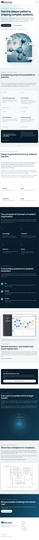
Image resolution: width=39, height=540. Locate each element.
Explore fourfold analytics (7, 358)
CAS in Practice (23, 528)
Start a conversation (17, 25)
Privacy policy (3, 534)
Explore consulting (6, 25)
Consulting (23, 521)
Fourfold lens (23, 523)
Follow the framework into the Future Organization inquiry (14, 459)
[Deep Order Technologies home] (6, 2)
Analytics (22, 524)
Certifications (23, 526)
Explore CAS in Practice (19, 381)
